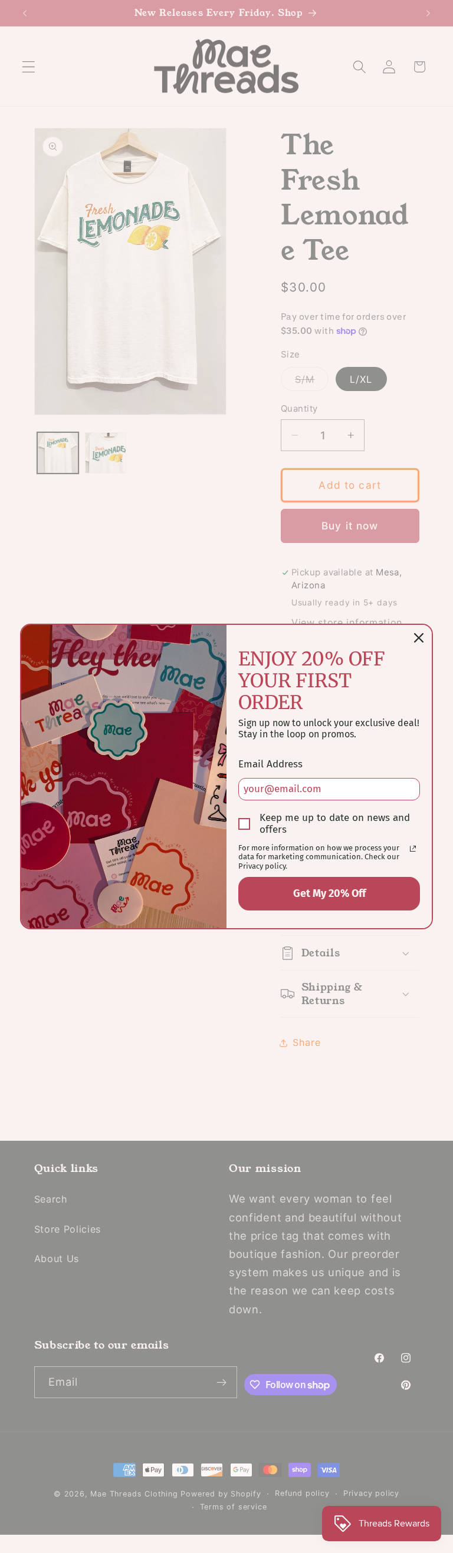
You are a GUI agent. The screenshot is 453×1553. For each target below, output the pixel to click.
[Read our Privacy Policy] (413, 849)
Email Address (270, 764)
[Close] (419, 638)
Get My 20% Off (329, 893)
